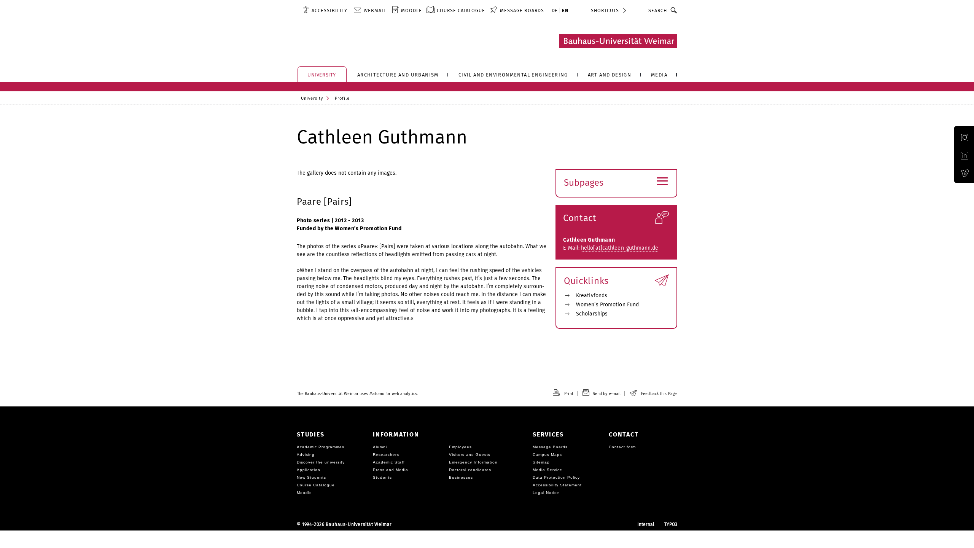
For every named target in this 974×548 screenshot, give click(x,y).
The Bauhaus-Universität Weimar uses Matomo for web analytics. (357, 393)
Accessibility (329, 10)
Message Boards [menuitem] (522, 10)
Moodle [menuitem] (411, 10)
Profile (342, 98)
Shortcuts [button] (605, 10)
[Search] (674, 10)
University (312, 98)
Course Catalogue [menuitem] (461, 10)
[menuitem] (325, 10)
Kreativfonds (591, 295)
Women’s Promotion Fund (607, 304)
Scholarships (592, 314)
